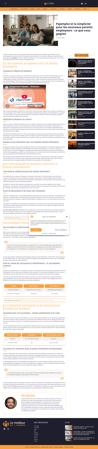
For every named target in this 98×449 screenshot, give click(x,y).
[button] (67, 216)
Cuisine (85, 9)
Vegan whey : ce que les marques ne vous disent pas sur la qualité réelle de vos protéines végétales (84, 433)
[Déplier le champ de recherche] (5, 3)
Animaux (77, 9)
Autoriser (36, 230)
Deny (48, 230)
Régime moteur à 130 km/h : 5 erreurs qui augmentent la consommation (86, 62)
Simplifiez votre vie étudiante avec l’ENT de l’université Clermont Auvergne (37, 300)
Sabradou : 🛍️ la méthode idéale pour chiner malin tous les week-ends (85, 82)
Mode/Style (14, 9)
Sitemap (71, 447)
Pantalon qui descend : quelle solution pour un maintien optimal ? (85, 113)
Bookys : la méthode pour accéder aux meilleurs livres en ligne (86, 72)
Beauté (70, 9)
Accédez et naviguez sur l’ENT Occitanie (85, 133)
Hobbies (45, 9)
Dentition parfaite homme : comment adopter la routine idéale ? (85, 103)
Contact (66, 447)
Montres (62, 9)
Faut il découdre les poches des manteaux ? (86, 123)
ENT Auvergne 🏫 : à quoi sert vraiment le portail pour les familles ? (86, 93)
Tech (38, 9)
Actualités (54, 9)
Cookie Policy (44, 233)
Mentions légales (52, 233)
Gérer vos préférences (61, 230)
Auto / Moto (24, 9)
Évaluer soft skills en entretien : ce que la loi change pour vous (83, 438)
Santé (32, 9)
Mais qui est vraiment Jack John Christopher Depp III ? (86, 144)
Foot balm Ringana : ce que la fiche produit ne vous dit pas (83, 427)
